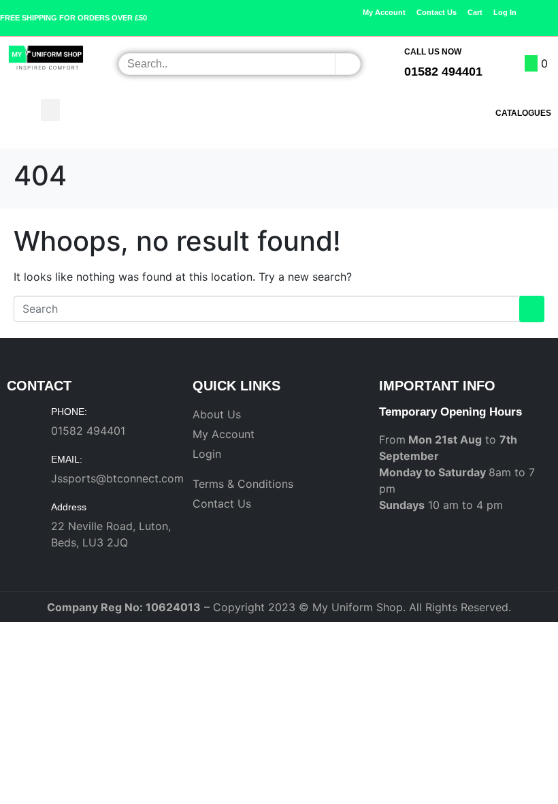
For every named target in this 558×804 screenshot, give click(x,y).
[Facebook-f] (388, 23)
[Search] (347, 64)
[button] (50, 110)
